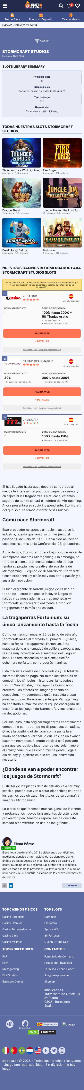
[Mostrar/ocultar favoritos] (77, 6)
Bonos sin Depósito (41, 19)
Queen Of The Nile (56, 941)
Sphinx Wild (51, 929)
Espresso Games (12, 981)
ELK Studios (10, 975)
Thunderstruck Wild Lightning (21, 170)
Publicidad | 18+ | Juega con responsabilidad (42, 350)
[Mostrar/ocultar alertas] (61, 6)
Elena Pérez (18, 56)
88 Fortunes (52, 935)
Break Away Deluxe (14, 250)
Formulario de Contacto (59, 956)
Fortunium (49, 250)
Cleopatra (50, 923)
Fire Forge (49, 170)
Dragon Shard (11, 210)
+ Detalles (42, 341)
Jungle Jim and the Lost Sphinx (63, 210)
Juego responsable (56, 975)
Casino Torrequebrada (16, 929)
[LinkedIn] (11, 885)
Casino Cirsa (10, 935)
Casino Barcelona (13, 916)
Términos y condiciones (59, 969)
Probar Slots (12, 19)
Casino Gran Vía (12, 923)
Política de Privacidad (58, 962)
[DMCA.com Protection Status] (42, 1032)
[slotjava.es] (33, 6)
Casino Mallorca (12, 941)
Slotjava (7, 25)
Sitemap (49, 981)
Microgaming (10, 969)
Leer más (72, 885)
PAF (4, 956)
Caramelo (50, 916)
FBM (5, 962)
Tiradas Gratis (71, 19)
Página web (42, 333)
